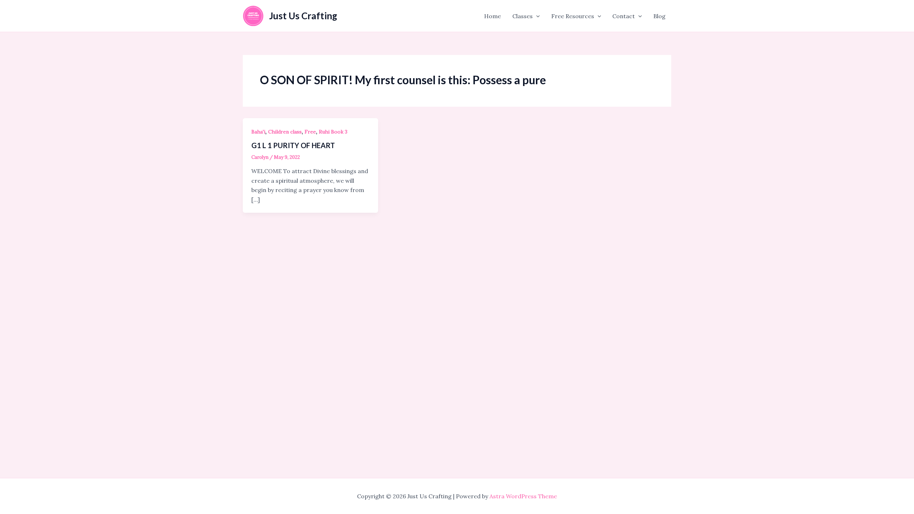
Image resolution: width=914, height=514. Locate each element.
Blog (659, 16)
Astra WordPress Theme (523, 496)
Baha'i (258, 131)
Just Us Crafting (303, 15)
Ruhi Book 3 (333, 131)
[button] (536, 16)
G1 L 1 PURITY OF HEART (293, 145)
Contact (623, 16)
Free (310, 131)
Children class (285, 131)
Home (492, 16)
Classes (522, 16)
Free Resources (572, 16)
